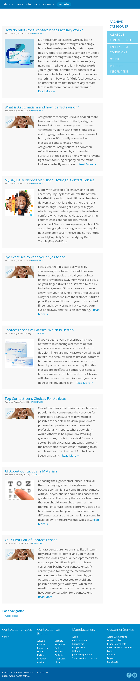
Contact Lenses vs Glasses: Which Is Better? (39, 330)
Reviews (111, 654)
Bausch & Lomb (80, 640)
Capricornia (78, 643)
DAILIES (41, 651)
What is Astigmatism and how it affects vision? (42, 107)
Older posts (10, 615)
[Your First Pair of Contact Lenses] (19, 559)
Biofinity (59, 640)
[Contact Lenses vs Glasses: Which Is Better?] (19, 367)
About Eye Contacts (117, 636)
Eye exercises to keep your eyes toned (35, 257)
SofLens (59, 648)
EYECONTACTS (38, 33)
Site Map (18, 672)
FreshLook (60, 658)
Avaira (40, 662)
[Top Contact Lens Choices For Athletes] (19, 418)
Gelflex (76, 650)
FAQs (37, 4)
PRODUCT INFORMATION (119, 68)
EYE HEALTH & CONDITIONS (119, 49)
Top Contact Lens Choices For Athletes (36, 398)
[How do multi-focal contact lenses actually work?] (19, 67)
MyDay (40, 655)
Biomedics (42, 648)
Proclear (41, 658)
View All (6, 636)
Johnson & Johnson (82, 654)
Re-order (64, 4)
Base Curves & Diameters (120, 647)
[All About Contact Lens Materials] (19, 498)
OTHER (114, 59)
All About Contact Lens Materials (31, 471)
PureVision (60, 644)
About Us (8, 4)
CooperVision (79, 647)
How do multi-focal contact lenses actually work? (44, 30)
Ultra (57, 662)
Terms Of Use (42, 672)
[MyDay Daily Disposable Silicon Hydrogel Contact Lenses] (19, 215)
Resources (28, 672)
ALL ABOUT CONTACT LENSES (121, 37)
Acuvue (41, 640)
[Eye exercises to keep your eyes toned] (19, 276)
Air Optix (59, 655)
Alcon (75, 636)
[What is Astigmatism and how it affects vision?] (19, 126)
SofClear (59, 651)
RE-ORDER (112, 661)
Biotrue (41, 644)
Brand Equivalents (116, 643)
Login (110, 658)
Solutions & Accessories (84, 658)
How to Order (24, 4)
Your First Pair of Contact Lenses (31, 539)
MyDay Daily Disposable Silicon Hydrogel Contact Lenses (50, 180)
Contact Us (48, 4)
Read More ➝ (46, 91)
